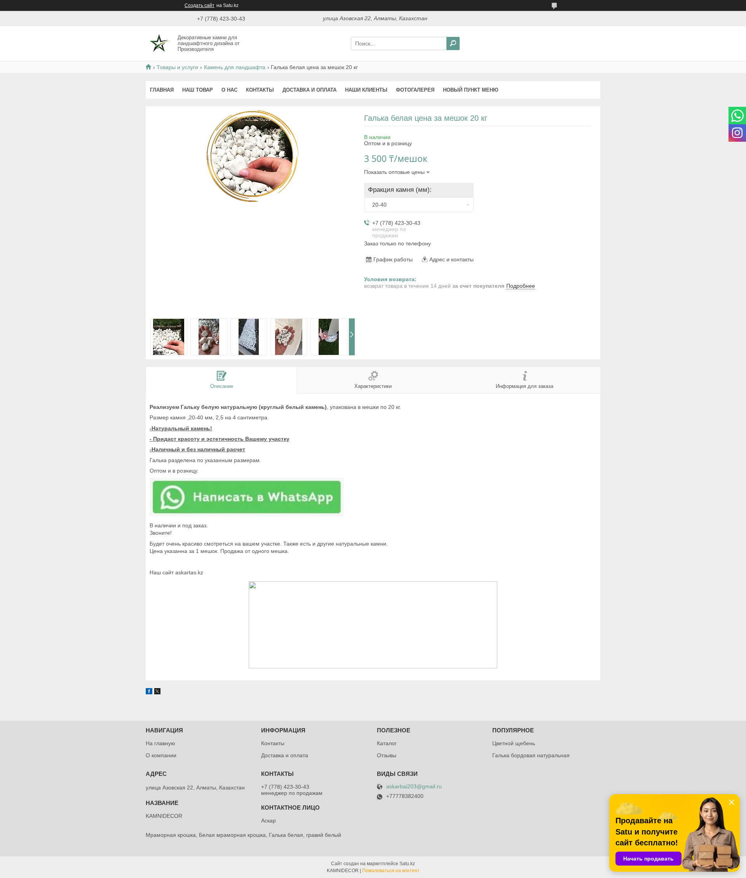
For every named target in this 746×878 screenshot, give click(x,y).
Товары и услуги (177, 67)
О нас (229, 90)
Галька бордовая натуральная (531, 755)
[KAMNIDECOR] (159, 43)
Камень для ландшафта (234, 67)
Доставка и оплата (309, 90)
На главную (160, 743)
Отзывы (386, 755)
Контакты (260, 90)
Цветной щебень (513, 743)
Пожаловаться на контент (391, 870)
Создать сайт (199, 5)
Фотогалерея (415, 90)
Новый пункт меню (470, 90)
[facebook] (149, 692)
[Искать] (453, 43)
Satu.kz (407, 863)
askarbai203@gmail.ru (414, 786)
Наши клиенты (366, 90)
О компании (161, 755)
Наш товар (197, 90)
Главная (162, 90)
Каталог (387, 743)
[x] (157, 692)
